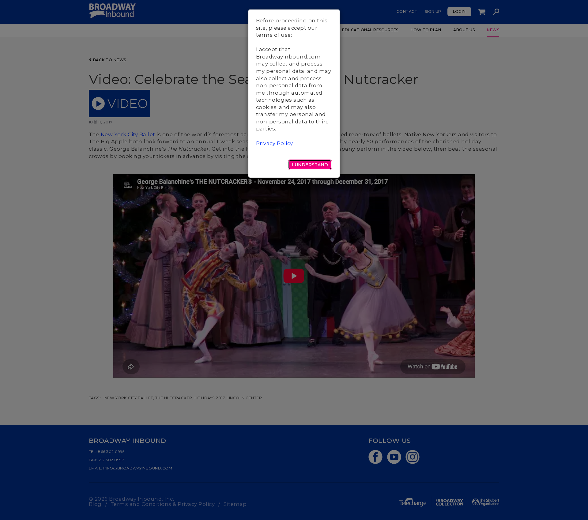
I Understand (310, 165)
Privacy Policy (274, 143)
